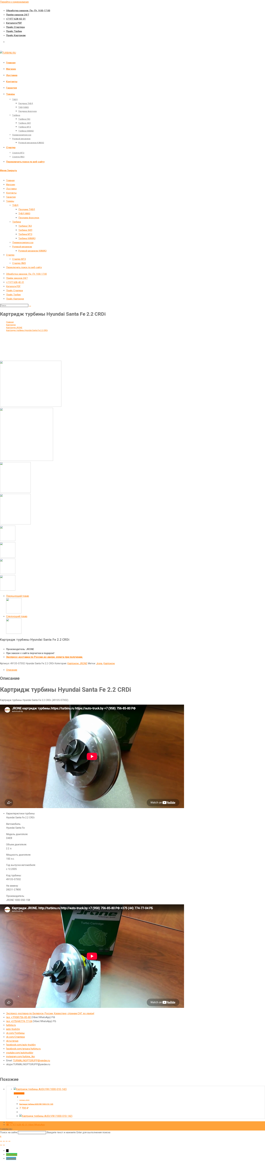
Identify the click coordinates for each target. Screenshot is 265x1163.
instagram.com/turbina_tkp (20, 1056)
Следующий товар (16, 616)
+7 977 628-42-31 (16, 18)
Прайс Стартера (15, 27)
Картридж (109, 663)
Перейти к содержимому (14, 1)
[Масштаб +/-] (1, 1141)
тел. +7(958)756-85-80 (18, 1017)
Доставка (11, 188)
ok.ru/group (12, 1040)
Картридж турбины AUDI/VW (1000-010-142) (36, 1104)
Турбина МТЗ (25, 234)
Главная (10, 180)
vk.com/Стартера (15, 1036)
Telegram (11, 1158)
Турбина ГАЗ (25, 226)
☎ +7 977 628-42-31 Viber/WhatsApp (25, 1124)
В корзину (19, 1093)
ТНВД (15, 205)
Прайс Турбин (14, 31)
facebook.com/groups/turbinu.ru (23, 1048)
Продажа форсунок (28, 217)
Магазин (10, 184)
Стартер (10, 255)
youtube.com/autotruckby (19, 1052)
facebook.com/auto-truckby (21, 1044)
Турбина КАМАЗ (26, 238)
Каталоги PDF (14, 23)
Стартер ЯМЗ (19, 263)
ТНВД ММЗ (24, 213)
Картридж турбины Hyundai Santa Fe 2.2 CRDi (27, 330)
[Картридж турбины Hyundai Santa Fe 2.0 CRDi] (13, 612)
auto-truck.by (13, 1029)
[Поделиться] (7, 1141)
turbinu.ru (11, 1025)
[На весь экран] (4, 1141)
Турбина (16, 221)
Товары (10, 201)
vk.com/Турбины (15, 1033)
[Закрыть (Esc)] (9, 1141)
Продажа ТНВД (26, 209)
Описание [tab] (11, 669)
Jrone (99, 663)
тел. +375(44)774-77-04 (19, 1021)
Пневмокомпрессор (22, 242)
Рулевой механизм (22, 246)
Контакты (11, 192)
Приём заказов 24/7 (17, 14)
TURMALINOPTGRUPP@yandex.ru (31, 1060)
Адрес (9, 1122)
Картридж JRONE (77, 663)
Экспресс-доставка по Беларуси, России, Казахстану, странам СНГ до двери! (50, 1013)
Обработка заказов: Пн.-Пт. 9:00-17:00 (28, 10)
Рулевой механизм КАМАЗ (32, 250)
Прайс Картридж (16, 35)
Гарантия (11, 197)
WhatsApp (11, 1154)
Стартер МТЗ (19, 259)
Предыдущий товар (17, 596)
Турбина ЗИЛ (25, 230)
